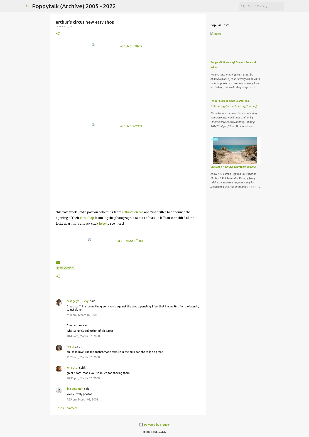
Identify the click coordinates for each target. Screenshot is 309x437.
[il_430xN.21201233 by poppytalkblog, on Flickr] (128, 159)
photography (65, 268)
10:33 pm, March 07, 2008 (83, 378)
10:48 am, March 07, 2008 (83, 336)
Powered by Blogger (156, 424)
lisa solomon (75, 388)
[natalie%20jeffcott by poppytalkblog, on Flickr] (128, 248)
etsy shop (87, 218)
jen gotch (73, 367)
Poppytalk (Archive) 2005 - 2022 (74, 6)
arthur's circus (132, 212)
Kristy (70, 346)
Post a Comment (66, 408)
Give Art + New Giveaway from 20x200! (233, 166)
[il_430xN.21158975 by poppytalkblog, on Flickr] (128, 79)
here (102, 223)
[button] (58, 33)
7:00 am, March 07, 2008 (82, 315)
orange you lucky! (78, 301)
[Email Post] (58, 264)
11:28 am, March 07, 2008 (83, 357)
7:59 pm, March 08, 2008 (82, 399)
